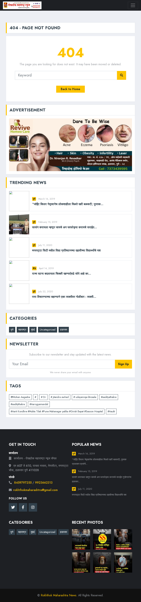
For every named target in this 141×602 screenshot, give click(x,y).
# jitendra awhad (60, 397)
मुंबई (33, 329)
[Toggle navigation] (133, 5)
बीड (34, 268)
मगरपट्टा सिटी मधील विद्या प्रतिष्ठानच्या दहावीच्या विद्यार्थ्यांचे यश (66, 250)
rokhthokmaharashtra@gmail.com (35, 490)
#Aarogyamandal (39, 404)
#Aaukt (111, 411)
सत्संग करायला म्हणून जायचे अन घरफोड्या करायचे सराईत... (64, 227)
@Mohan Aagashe (20, 397)
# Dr (43, 397)
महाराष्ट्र (22, 329)
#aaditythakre (18, 404)
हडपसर (63, 329)
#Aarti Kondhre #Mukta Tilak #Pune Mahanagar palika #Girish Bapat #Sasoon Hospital (57, 411)
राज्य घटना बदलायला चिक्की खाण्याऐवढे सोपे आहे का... (61, 273)
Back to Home (70, 89)
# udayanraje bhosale (84, 397)
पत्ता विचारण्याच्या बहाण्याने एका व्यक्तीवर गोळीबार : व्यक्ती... (64, 297)
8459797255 (23, 482)
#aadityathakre (108, 397)
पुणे (34, 199)
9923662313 (44, 482)
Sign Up (123, 364)
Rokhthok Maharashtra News (58, 595)
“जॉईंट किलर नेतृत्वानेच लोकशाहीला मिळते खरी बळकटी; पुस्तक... (67, 204)
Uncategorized (47, 329)
